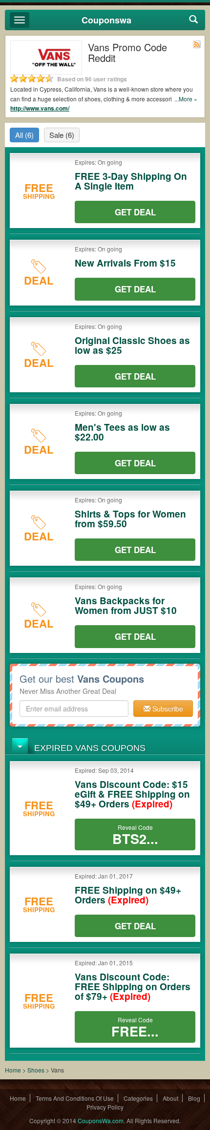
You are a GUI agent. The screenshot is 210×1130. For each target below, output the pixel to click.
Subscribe (166, 708)
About (170, 1098)
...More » (185, 99)
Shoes (35, 1070)
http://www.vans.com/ (39, 108)
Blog (194, 1098)
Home (13, 1070)
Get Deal (135, 212)
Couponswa (106, 20)
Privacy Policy (105, 1107)
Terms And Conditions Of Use (75, 1098)
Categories (138, 1098)
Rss (197, 44)
